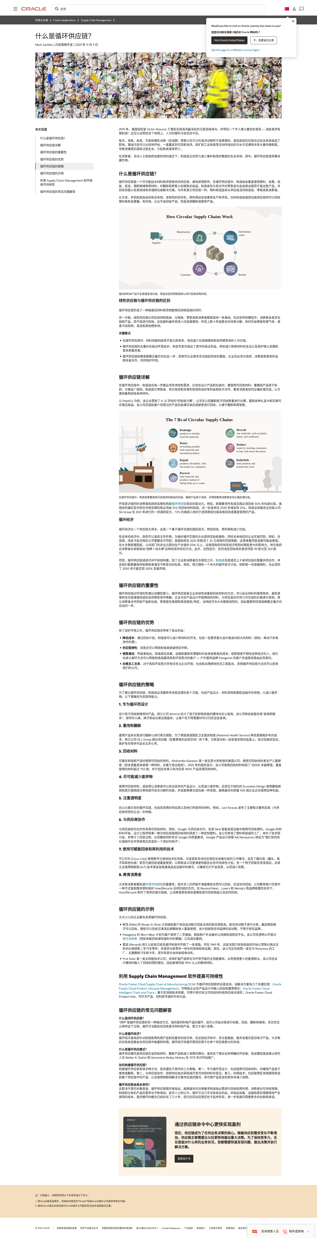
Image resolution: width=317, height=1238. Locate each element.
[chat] (254, 1231)
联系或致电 (296, 1231)
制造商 (220, 560)
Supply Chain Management (96, 20)
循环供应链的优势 (52, 159)
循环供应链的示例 (52, 173)
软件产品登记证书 (89, 1228)
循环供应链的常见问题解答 (57, 192)
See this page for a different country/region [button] (235, 50)
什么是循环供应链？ (53, 138)
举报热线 (230, 1228)
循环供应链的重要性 (53, 152)
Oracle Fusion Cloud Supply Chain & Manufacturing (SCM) (157, 984)
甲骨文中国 (41, 20)
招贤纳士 (200, 1228)
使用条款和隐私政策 (67, 1228)
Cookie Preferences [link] (171, 1228)
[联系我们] (301, 9)
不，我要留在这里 (263, 40)
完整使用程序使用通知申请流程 (117, 1228)
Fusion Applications (64, 20)
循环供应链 (179, 504)
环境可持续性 (154, 884)
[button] (15, 9)
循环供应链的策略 (52, 166)
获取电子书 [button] (184, 1158)
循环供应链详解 (50, 145)
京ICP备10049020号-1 (147, 1228)
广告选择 (188, 1228)
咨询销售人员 (270, 1231)
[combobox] (158, 8)
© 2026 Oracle (42, 1227)
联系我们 (242, 1228)
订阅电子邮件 (215, 1228)
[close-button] (308, 1231)
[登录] (294, 9)
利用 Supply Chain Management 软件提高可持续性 (66, 182)
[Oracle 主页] (34, 8)
